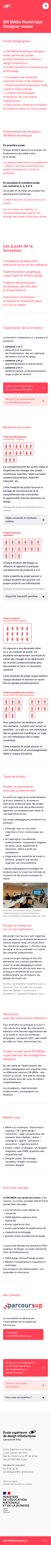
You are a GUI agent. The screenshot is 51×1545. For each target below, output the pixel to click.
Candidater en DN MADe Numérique (19, 1334)
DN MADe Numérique (17, 1541)
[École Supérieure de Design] (7, 6)
